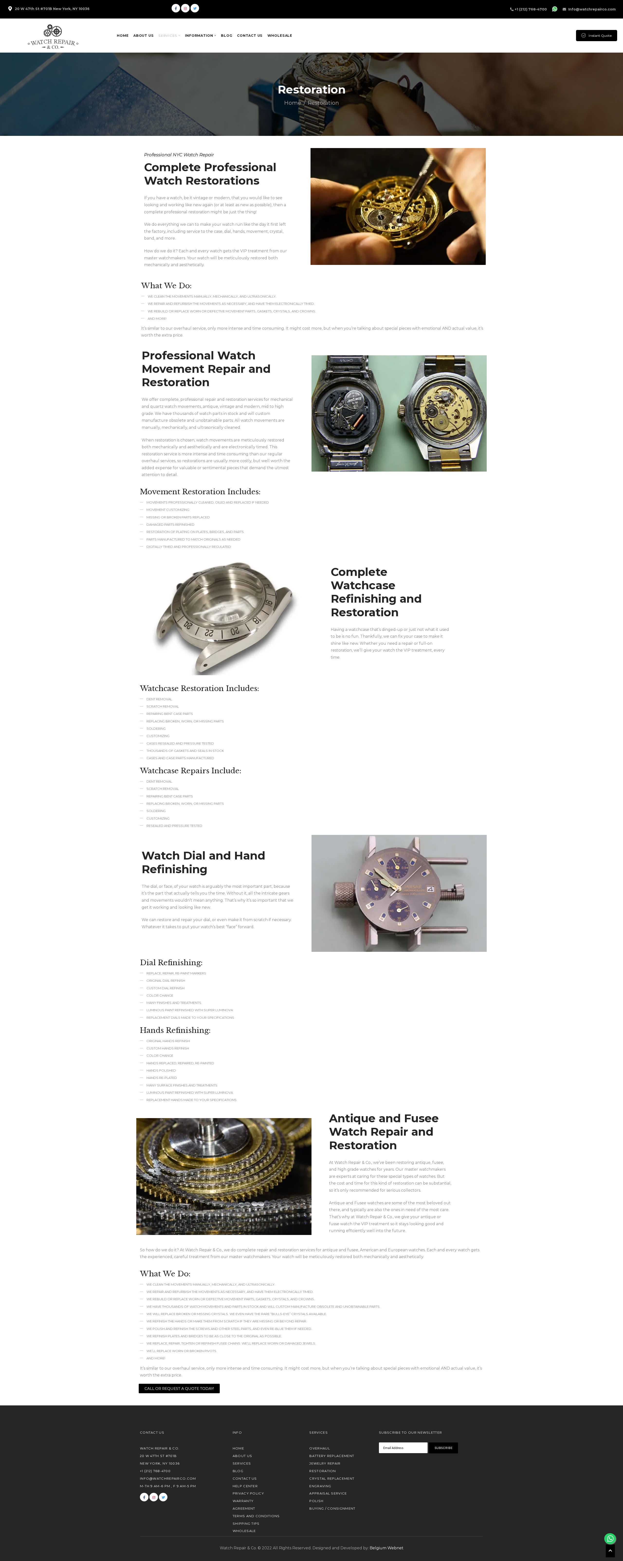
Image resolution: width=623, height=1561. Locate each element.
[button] (179, 1388)
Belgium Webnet (386, 1548)
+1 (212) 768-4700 (531, 9)
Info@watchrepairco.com (592, 9)
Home (292, 103)
